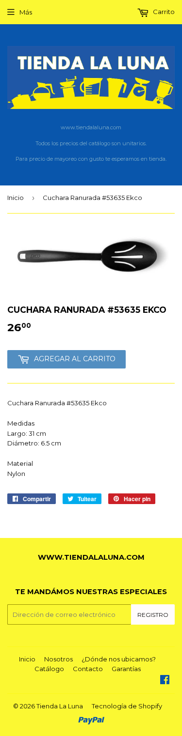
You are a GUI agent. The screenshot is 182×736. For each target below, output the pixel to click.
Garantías (126, 669)
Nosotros (58, 659)
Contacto (88, 669)
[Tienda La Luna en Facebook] (165, 681)
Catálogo (49, 669)
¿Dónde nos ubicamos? (119, 659)
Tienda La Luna (59, 706)
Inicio (15, 197)
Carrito (163, 11)
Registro (152, 614)
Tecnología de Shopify (127, 706)
